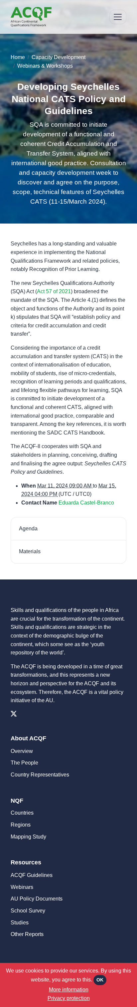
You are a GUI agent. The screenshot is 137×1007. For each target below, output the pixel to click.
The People (24, 763)
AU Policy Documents (37, 899)
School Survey (28, 910)
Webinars (22, 887)
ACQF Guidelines (32, 875)
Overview (22, 751)
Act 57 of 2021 (54, 291)
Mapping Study (28, 836)
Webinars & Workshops (45, 66)
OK (99, 979)
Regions (21, 825)
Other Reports (27, 934)
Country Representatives (40, 774)
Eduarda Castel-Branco (86, 502)
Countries (22, 813)
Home (18, 57)
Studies (20, 922)
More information (68, 989)
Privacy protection (69, 998)
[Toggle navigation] (117, 17)
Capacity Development (58, 57)
